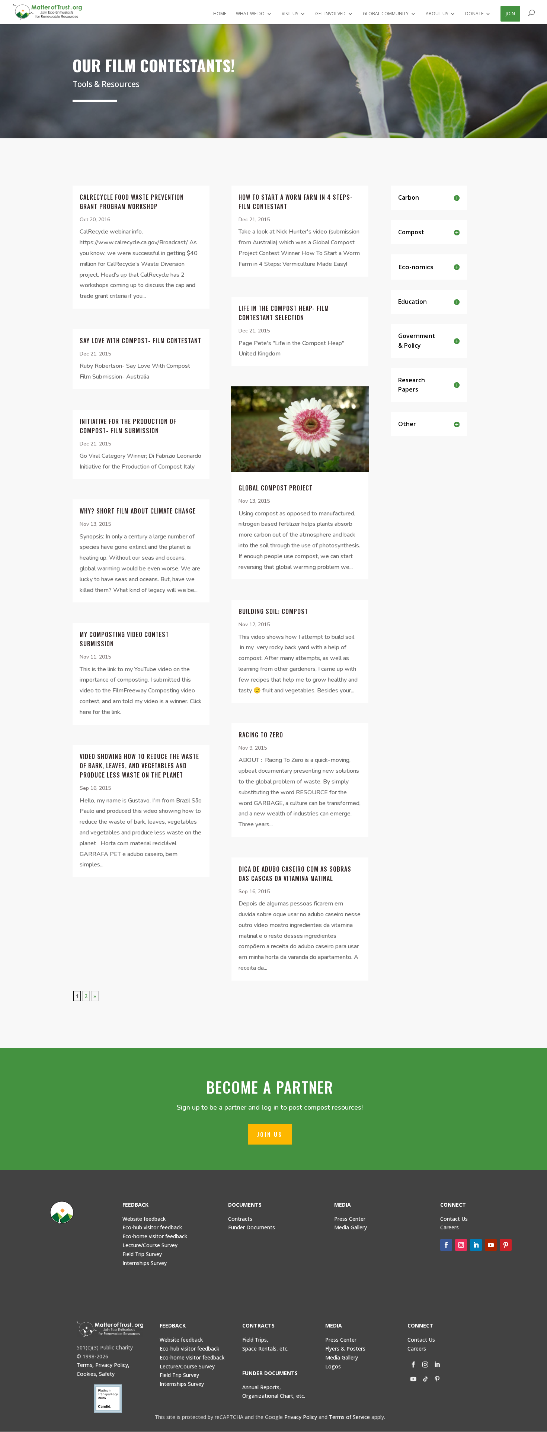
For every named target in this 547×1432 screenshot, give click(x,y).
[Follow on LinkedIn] (476, 1245)
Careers (416, 1348)
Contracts (240, 1218)
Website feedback (144, 1218)
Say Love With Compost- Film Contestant (140, 340)
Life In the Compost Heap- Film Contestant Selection (284, 313)
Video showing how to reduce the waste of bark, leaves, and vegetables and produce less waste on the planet (139, 765)
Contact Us (454, 1218)
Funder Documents (251, 1227)
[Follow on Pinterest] (506, 1245)
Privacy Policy (300, 1416)
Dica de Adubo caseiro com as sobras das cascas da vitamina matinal (295, 874)
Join (510, 13)
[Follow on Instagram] (461, 1245)
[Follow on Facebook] (446, 1245)
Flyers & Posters (345, 1348)
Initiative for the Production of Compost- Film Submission (128, 426)
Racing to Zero (261, 734)
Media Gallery (350, 1227)
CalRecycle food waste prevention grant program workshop (132, 202)
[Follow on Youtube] (491, 1245)
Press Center (349, 1218)
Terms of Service (349, 1416)
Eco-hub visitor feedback (152, 1227)
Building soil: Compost (273, 611)
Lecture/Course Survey (149, 1245)
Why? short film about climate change (138, 510)
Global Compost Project (276, 487)
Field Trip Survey (142, 1254)
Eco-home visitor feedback (154, 1236)
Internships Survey (182, 1383)
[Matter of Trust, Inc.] (110, 1329)
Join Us (269, 1134)
